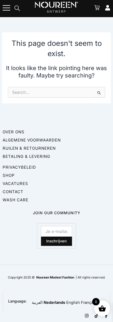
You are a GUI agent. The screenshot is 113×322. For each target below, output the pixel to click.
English (73, 302)
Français (88, 302)
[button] (17, 8)
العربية (37, 302)
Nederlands (54, 302)
